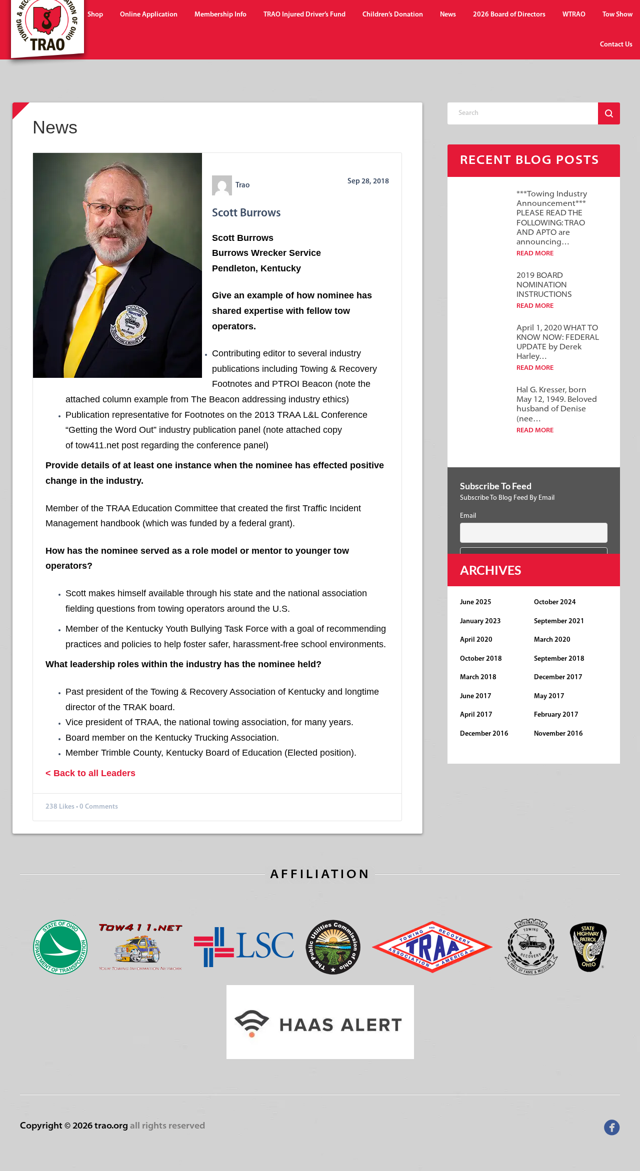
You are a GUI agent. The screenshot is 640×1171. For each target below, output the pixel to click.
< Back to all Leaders (91, 773)
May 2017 (549, 696)
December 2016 (484, 734)
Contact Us (616, 44)
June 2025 (476, 602)
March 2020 (552, 640)
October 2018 (481, 659)
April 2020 (476, 640)
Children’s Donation (392, 14)
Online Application (149, 14)
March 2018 (478, 677)
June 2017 (476, 696)
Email (468, 516)
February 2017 (556, 715)
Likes (66, 807)
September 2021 (559, 621)
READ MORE (535, 253)
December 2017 (558, 677)
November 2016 (558, 734)
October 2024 (555, 602)
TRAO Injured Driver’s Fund (305, 14)
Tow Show (617, 14)
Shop (95, 14)
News (448, 14)
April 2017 (476, 715)
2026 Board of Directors (509, 14)
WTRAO (574, 14)
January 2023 (480, 621)
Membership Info (220, 14)
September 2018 (559, 659)
